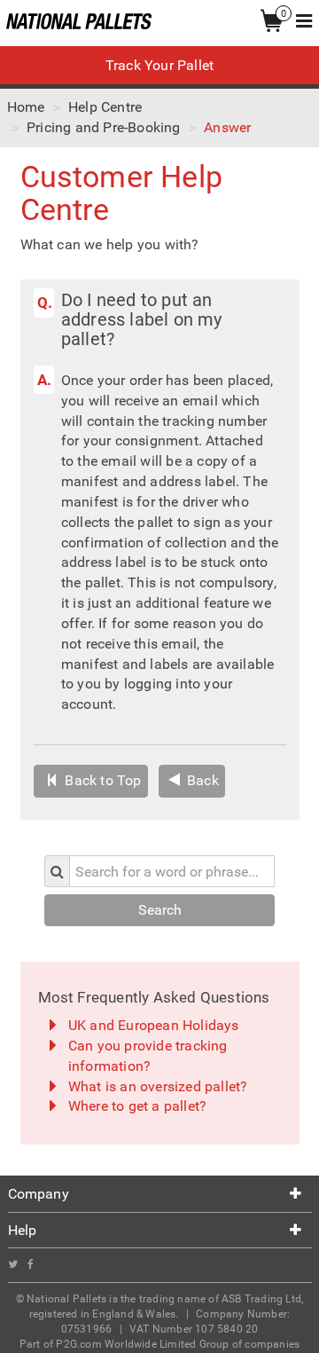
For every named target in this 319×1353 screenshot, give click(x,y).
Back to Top (101, 780)
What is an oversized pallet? (158, 1086)
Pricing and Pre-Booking (104, 127)
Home (26, 106)
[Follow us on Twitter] (17, 1264)
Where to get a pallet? (137, 1105)
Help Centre (105, 106)
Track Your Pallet (159, 65)
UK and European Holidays (153, 1025)
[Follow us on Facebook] (34, 1264)
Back (201, 780)
